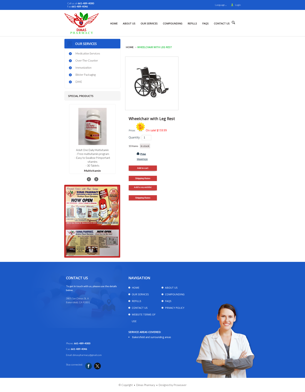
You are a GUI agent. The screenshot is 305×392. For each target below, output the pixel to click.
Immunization (83, 67)
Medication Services (87, 53)
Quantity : (135, 137)
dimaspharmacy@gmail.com (87, 354)
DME (78, 81)
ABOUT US (129, 23)
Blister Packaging (85, 74)
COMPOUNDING (172, 23)
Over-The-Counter (86, 60)
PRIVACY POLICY (174, 307)
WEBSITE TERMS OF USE (144, 318)
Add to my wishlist (143, 187)
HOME (114, 23)
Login (238, 4)
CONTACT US (222, 23)
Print (143, 154)
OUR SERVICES (149, 23)
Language (220, 4)
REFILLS (192, 23)
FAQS (205, 23)
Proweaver (180, 385)
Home (130, 47)
